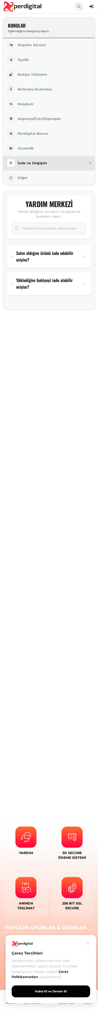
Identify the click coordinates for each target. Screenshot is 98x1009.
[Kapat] (87, 943)
